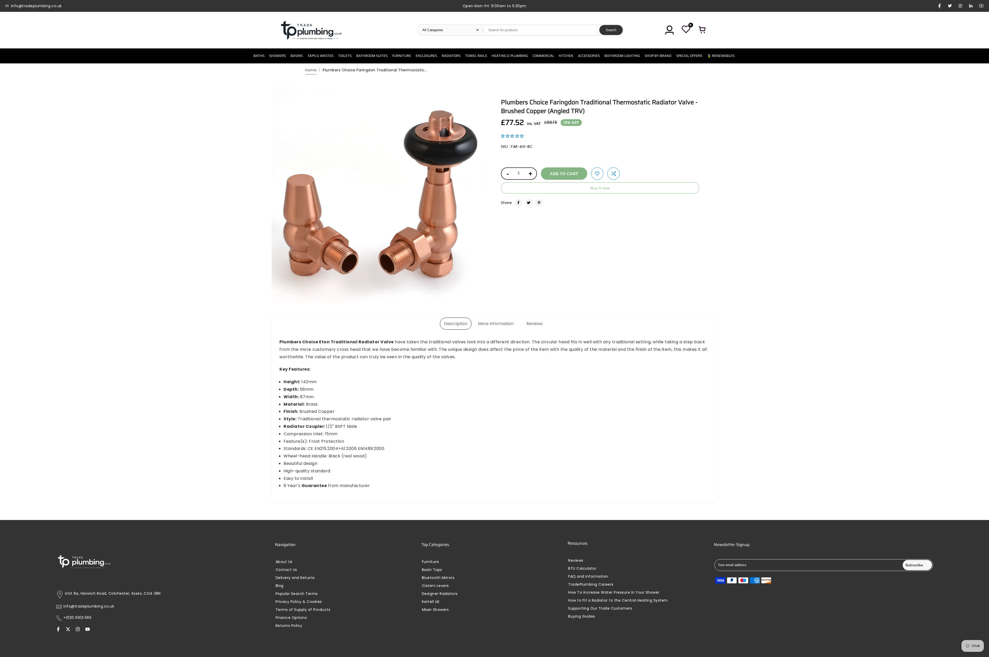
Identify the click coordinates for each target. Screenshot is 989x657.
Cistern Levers (435, 585)
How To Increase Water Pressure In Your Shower (614, 592)
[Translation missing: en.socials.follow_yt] (87, 629)
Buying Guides (581, 616)
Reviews (534, 324)
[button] (512, 136)
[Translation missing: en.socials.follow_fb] (58, 629)
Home (311, 70)
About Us (284, 561)
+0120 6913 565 (77, 617)
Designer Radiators (440, 593)
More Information (496, 324)
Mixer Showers (435, 609)
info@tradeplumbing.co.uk (88, 606)
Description (455, 324)
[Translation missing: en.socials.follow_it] (77, 629)
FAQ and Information (588, 576)
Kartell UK (431, 601)
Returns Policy (289, 625)
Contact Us (286, 569)
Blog (280, 585)
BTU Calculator (582, 568)
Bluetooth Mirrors (438, 577)
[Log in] (669, 30)
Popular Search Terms (297, 593)
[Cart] (702, 30)
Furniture (430, 561)
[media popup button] (478, 298)
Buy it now (600, 188)
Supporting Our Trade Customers (600, 608)
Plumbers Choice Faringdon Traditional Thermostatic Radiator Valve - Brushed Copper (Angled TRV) (599, 106)
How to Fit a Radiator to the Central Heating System (618, 600)
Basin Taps (432, 569)
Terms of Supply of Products (303, 609)
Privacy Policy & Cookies (299, 601)
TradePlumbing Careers (590, 584)
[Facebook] (518, 203)
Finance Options (291, 617)
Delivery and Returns (295, 577)
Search (611, 30)
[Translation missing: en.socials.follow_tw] (68, 629)
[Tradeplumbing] (311, 30)
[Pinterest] (539, 203)
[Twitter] (529, 203)
